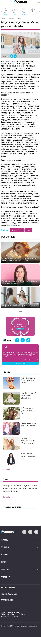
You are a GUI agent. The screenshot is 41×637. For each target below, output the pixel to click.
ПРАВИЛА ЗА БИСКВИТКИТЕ (9, 615)
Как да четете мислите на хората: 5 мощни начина (19, 306)
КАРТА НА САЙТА (5, 617)
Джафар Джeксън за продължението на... (28, 424)
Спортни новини (7, 600)
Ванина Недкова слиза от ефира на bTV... (28, 456)
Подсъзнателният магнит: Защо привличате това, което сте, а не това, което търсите (19, 259)
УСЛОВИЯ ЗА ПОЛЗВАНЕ (15, 613)
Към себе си (17, 230)
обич (28, 230)
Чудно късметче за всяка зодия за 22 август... (28, 380)
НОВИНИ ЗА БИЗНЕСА (9, 594)
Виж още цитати (20, 363)
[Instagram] (28, 340)
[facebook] (17, 340)
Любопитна (5, 577)
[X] (22, 340)
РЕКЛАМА (22, 615)
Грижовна (5, 547)
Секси (3, 562)
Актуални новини (8, 588)
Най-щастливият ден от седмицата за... (28, 410)
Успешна (4, 554)
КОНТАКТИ (16, 617)
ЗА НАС (3, 613)
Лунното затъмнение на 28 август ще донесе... (28, 440)
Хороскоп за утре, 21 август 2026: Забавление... (28, 395)
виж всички (6, 469)
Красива (4, 540)
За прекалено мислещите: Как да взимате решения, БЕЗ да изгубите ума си (19, 282)
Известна (5, 569)
